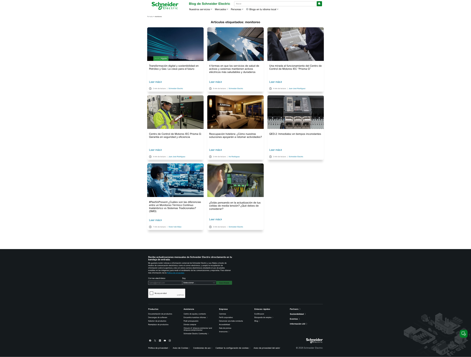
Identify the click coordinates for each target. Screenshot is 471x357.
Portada (150, 16)
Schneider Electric (176, 88)
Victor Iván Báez (175, 227)
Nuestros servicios (199, 9)
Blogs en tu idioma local (262, 9)
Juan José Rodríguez (297, 88)
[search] (319, 3)
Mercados (220, 9)
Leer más (154, 81)
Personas (236, 9)
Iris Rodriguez (234, 157)
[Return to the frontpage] (165, 6)
